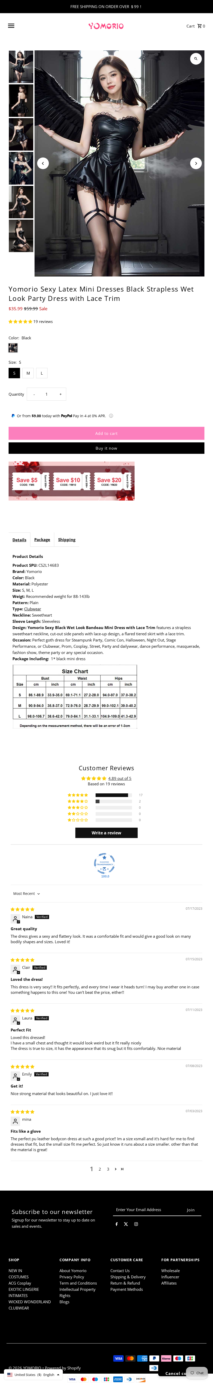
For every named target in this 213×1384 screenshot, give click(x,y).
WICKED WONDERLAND (30, 1301)
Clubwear (32, 608)
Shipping (66, 539)
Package (42, 539)
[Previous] (43, 163)
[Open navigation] (45, 25)
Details (19, 539)
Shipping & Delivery (128, 1276)
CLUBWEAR (19, 1308)
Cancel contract (183, 1373)
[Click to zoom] (196, 59)
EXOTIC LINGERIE (24, 1289)
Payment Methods (126, 1289)
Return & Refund (125, 1283)
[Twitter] (126, 1225)
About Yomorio (72, 1270)
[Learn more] (111, 416)
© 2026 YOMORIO (25, 1368)
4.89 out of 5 (119, 778)
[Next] (196, 163)
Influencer (170, 1276)
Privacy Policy (71, 1276)
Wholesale (170, 1270)
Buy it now (106, 448)
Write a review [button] (106, 833)
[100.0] (104, 863)
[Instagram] (136, 1225)
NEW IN (15, 1270)
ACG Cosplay (20, 1283)
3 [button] (108, 1169)
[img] (22, 909)
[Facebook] (117, 1225)
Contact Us (120, 1270)
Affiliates (169, 1283)
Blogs (64, 1301)
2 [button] (100, 1169)
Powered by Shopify (63, 1368)
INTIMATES (18, 1295)
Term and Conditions (78, 1283)
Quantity (16, 394)
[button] (21, 321)
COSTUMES (19, 1276)
